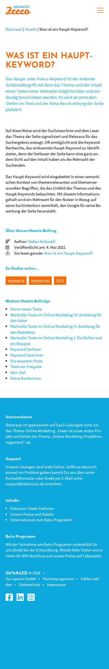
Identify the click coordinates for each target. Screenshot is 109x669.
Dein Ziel (17, 372)
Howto (31, 29)
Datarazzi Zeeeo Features (32, 508)
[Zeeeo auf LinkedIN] (21, 598)
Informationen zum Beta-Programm (41, 519)
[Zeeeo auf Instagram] (32, 598)
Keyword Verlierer (25, 349)
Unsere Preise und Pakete (31, 514)
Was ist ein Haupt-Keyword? (68, 253)
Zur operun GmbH (21, 578)
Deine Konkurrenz (25, 378)
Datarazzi (14, 29)
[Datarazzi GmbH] (18, 9)
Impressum (56, 584)
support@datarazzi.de (25, 483)
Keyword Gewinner (26, 355)
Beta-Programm (58, 544)
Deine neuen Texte (26, 309)
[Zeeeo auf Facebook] (11, 598)
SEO (60, 280)
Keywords (40, 280)
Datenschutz (29, 584)
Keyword (16, 280)
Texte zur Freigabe (26, 366)
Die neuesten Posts (26, 361)
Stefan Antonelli (42, 241)
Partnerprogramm (58, 578)
